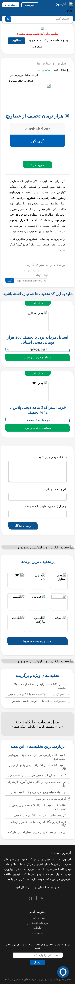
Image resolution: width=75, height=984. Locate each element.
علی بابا (47, 869)
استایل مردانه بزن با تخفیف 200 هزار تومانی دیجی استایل (37, 339)
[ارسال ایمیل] (39, 271)
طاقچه (7, 874)
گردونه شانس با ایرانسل (51, 798)
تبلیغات (37, 927)
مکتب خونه (45, 879)
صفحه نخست (37, 918)
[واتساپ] (34, 271)
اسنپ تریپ (34, 869)
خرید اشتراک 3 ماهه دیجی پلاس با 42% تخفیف (37, 409)
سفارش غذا (44, 63)
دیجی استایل (63, 874)
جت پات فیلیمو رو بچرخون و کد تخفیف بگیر (38, 792)
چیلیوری (9, 869)
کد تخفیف (26, 859)
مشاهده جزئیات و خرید (37, 357)
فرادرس (65, 879)
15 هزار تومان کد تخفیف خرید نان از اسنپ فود (37, 775)
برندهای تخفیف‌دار (37, 922)
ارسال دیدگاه (23, 525)
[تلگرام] (24, 271)
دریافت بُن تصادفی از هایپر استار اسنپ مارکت (37, 832)
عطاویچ (16, 40)
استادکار (25, 879)
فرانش (56, 879)
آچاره (34, 879)
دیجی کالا (66, 869)
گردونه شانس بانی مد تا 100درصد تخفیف (40, 815)
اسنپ (56, 869)
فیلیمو (40, 874)
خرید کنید (37, 165)
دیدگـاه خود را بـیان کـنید (53, 457)
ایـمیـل (44, 506)
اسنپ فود (20, 869)
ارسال (37, 962)
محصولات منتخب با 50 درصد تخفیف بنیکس (39, 701)
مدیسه (49, 874)
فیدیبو (17, 874)
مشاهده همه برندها (37, 641)
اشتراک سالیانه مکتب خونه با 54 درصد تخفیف (36, 694)
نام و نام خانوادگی (56, 489)
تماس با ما (37, 932)
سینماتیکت (28, 874)
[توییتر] (29, 271)
